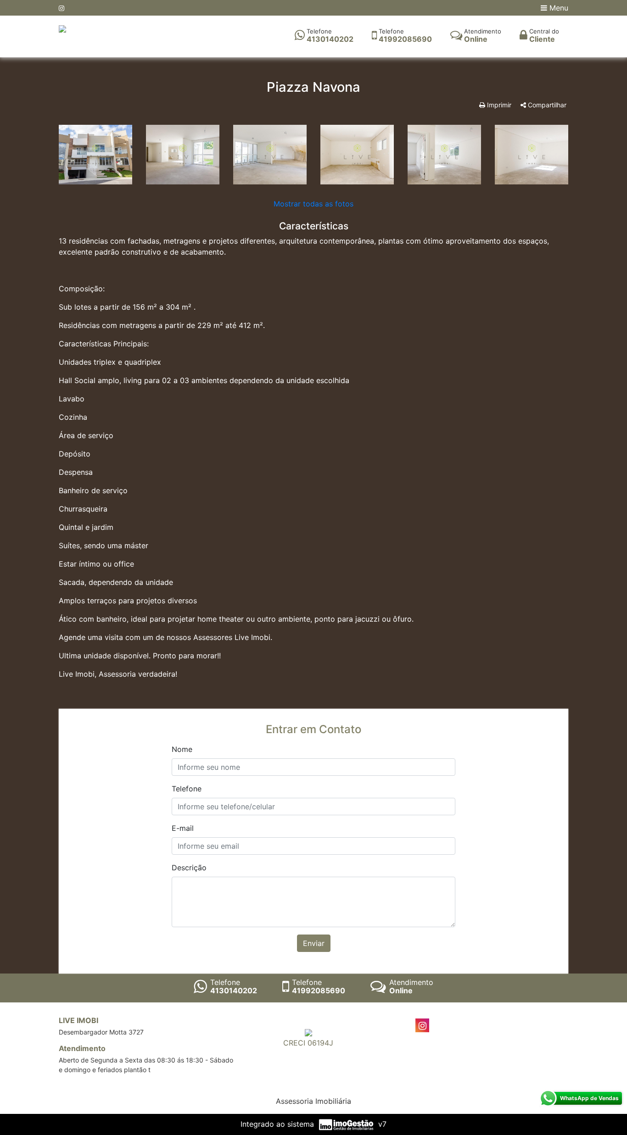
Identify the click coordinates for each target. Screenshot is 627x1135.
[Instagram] (61, 8)
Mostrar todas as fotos (313, 203)
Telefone (187, 788)
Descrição (189, 867)
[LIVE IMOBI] (62, 27)
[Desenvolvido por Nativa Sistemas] (347, 1124)
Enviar (314, 943)
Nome (182, 749)
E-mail (183, 828)
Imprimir (498, 105)
